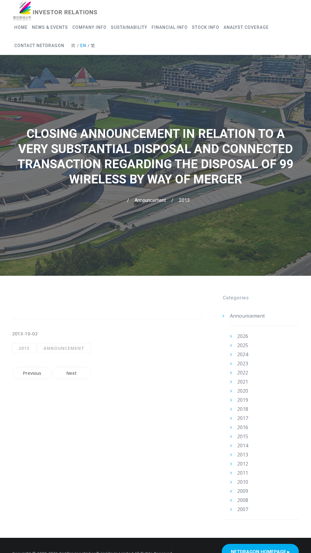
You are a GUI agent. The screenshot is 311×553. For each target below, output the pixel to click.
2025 (242, 345)
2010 (242, 482)
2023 (242, 363)
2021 (242, 381)
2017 (242, 418)
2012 (242, 463)
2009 (242, 491)
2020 (242, 390)
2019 (242, 400)
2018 (242, 409)
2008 (242, 500)
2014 (242, 445)
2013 (184, 200)
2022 (242, 372)
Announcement (150, 200)
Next (71, 373)
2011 (242, 472)
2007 (242, 509)
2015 (242, 436)
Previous (32, 373)
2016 (242, 427)
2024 (242, 354)
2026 (242, 336)
